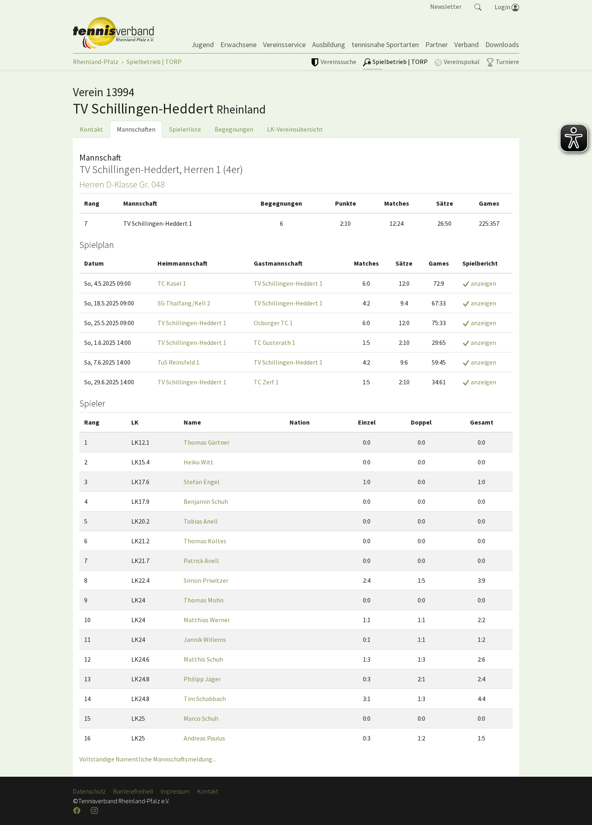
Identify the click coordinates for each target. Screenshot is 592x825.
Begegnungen (234, 129)
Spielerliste (185, 129)
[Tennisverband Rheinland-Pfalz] (113, 33)
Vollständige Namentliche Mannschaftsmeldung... (147, 759)
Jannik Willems (205, 639)
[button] (478, 6)
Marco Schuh (201, 718)
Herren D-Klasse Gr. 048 (122, 184)
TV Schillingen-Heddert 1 (288, 283)
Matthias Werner (207, 620)
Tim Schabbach (205, 699)
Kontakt (91, 129)
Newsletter (446, 6)
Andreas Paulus (204, 738)
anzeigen (483, 283)
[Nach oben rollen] (576, 809)
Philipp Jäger (202, 679)
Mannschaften (136, 129)
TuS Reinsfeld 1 (178, 362)
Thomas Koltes (205, 541)
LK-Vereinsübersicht (295, 129)
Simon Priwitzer (206, 580)
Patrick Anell (201, 561)
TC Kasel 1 (171, 283)
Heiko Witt (198, 462)
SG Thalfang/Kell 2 (183, 303)
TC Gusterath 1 (274, 342)
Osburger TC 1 (273, 323)
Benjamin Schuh (206, 501)
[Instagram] (95, 810)
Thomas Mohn (204, 600)
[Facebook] (78, 810)
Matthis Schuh (203, 659)
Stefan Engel (201, 482)
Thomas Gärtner (207, 442)
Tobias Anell (201, 521)
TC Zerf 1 (266, 382)
